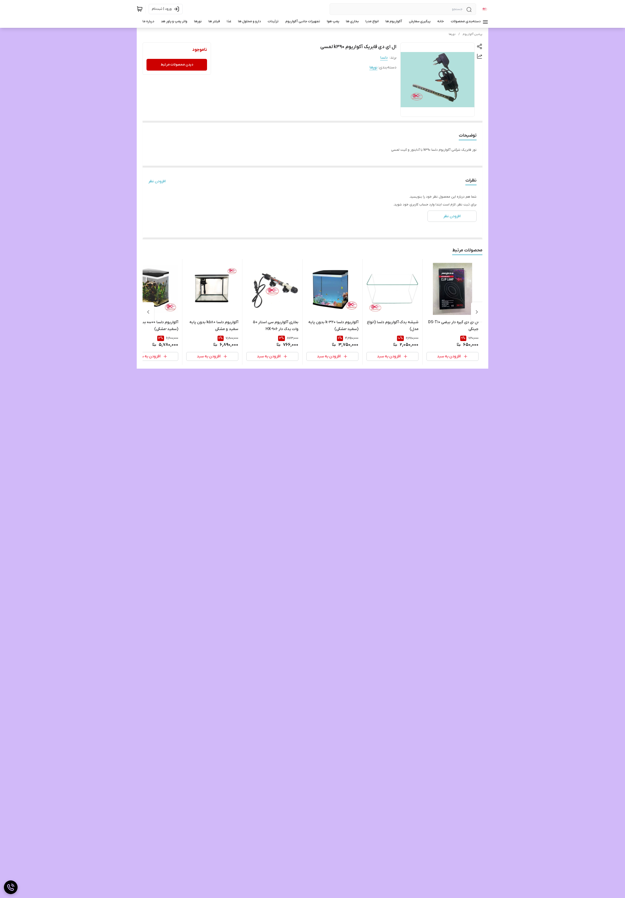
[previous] (477, 312)
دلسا (384, 57)
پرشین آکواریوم (472, 34)
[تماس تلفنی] (11, 887)
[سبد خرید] (140, 9)
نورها (452, 34)
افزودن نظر (157, 181)
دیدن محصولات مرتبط (177, 64)
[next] (148, 312)
